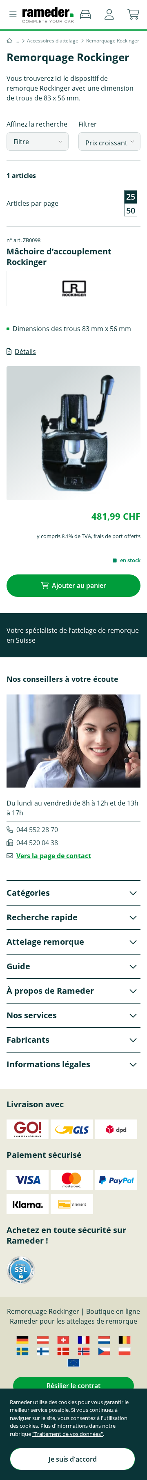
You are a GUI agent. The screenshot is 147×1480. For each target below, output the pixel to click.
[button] (109, 15)
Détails (25, 351)
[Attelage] (17, 41)
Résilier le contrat (73, 1385)
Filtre (21, 141)
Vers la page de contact (53, 855)
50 (130, 210)
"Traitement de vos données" (67, 1434)
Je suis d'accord (73, 1459)
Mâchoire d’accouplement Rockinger (59, 256)
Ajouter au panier (79, 585)
